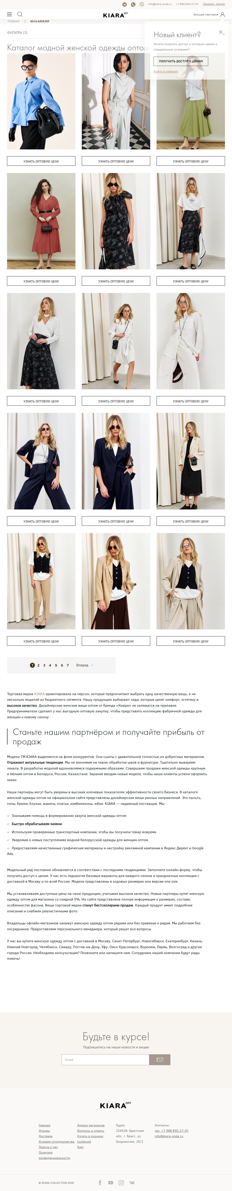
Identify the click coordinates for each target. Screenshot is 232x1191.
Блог (80, 1147)
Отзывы (44, 1131)
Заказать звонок (214, 4)
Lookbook (84, 1142)
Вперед (82, 665)
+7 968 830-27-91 (187, 4)
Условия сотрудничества (57, 1142)
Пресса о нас (48, 1147)
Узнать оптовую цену (41, 161)
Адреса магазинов (91, 1125)
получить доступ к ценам (181, 61)
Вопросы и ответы (90, 1131)
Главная (44, 1125)
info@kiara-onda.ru (160, 4)
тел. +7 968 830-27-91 (172, 1131)
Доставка (46, 1136)
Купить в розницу (90, 1136)
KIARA (40, 694)
